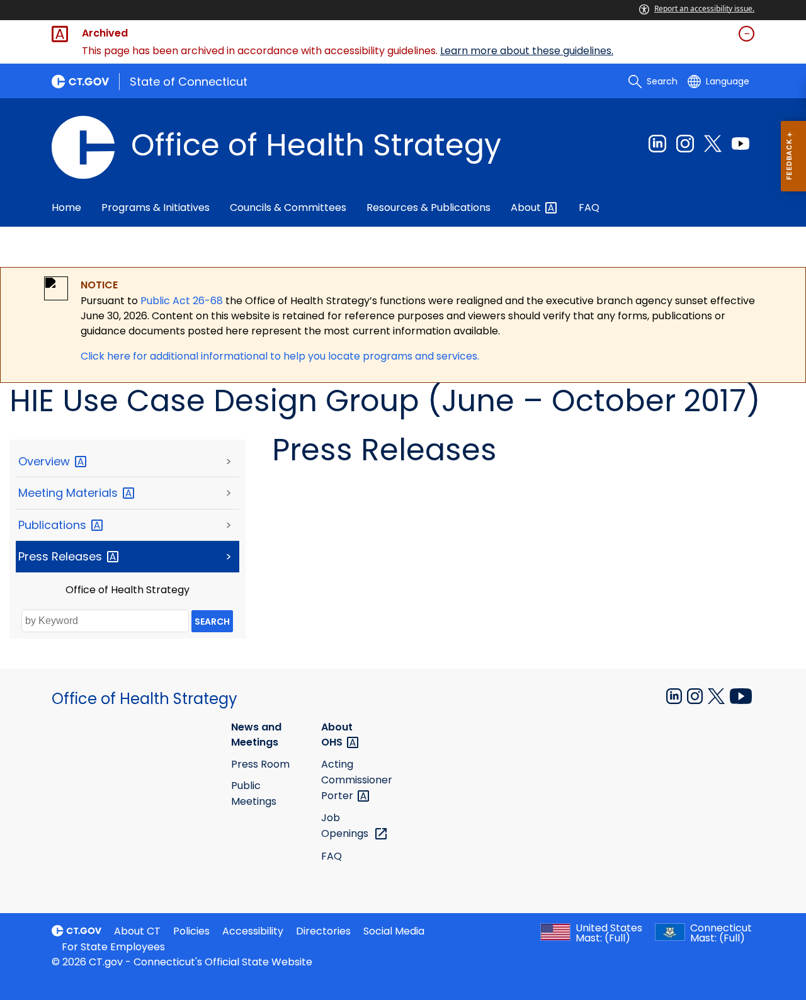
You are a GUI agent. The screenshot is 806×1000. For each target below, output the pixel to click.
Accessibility (252, 931)
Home (66, 207)
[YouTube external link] (741, 695)
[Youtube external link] (740, 143)
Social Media (393, 931)
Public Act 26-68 (181, 300)
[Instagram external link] (685, 143)
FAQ (589, 207)
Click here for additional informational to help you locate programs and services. (280, 356)
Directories (323, 931)
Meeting (69, 493)
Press (61, 556)
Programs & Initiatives (155, 207)
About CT (137, 931)
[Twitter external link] (713, 143)
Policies (191, 931)
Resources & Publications (428, 207)
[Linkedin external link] (657, 143)
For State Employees (113, 947)
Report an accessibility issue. (704, 8)
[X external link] (717, 695)
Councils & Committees (288, 207)
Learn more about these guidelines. (526, 50)
